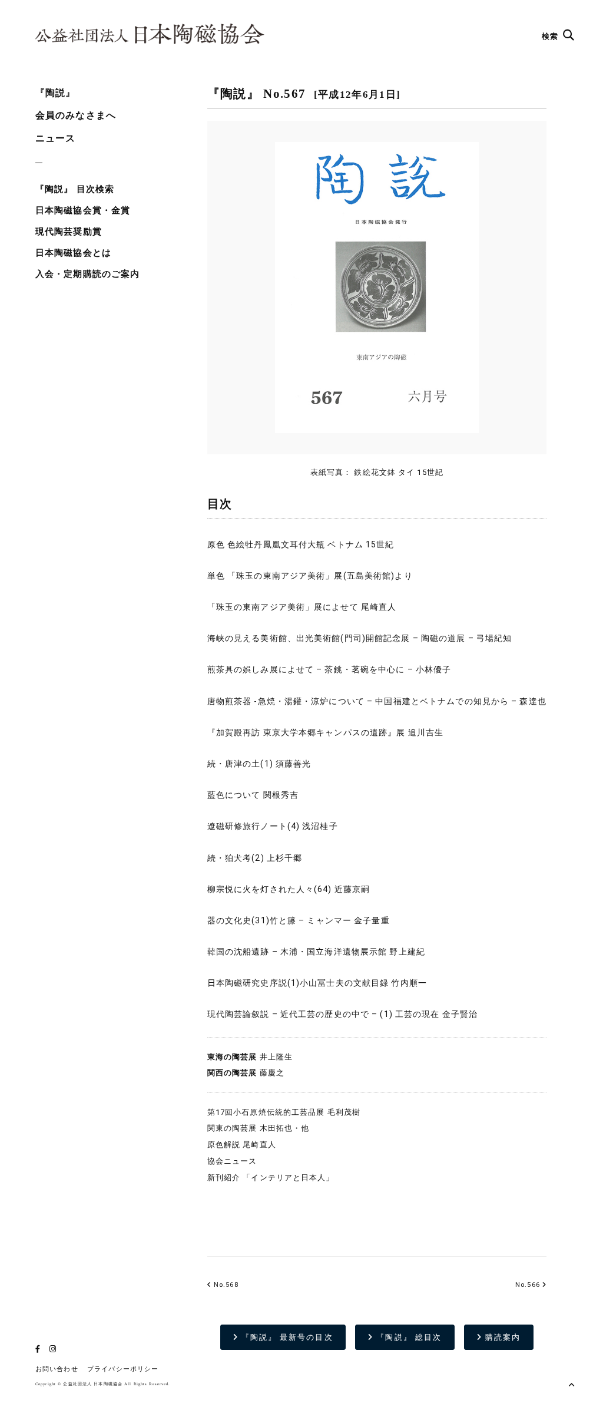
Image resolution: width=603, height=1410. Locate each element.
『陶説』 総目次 (407, 1337)
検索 (551, 36)
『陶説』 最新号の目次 (285, 1337)
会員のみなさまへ (75, 115)
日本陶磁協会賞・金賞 (82, 210)
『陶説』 (55, 93)
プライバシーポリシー (122, 1369)
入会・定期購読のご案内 (87, 274)
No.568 (224, 1285)
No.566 (527, 1285)
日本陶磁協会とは (73, 252)
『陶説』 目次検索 (74, 189)
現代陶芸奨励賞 (68, 231)
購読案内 (501, 1337)
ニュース (55, 138)
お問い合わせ (56, 1369)
